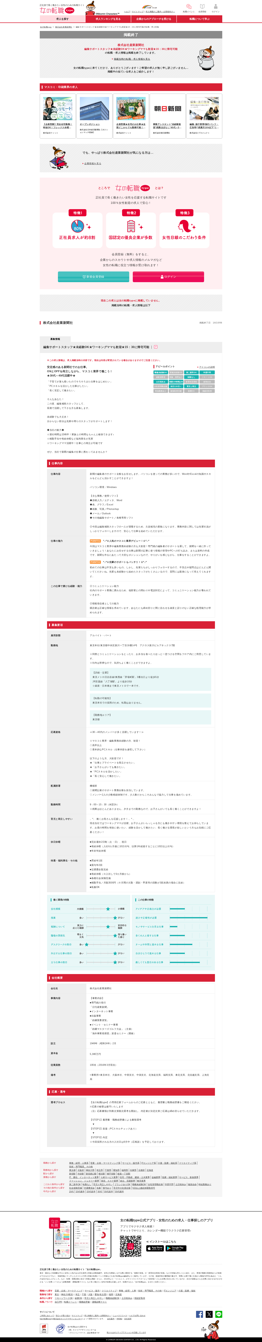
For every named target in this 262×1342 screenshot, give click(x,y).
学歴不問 (169, 1184)
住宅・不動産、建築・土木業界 (135, 1177)
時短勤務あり (205, 1184)
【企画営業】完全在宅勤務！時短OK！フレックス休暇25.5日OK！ (57, 126)
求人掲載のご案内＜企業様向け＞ (160, 12)
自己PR (58, 1302)
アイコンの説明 (207, 367)
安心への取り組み (63, 1316)
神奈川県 (90, 1170)
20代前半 (91, 1191)
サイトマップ (138, 12)
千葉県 (108, 1170)
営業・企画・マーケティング (69, 1291)
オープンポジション (90, 124)
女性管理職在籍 (155, 1184)
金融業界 (156, 1177)
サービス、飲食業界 (188, 1177)
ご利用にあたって (47, 1316)
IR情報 (119, 1319)
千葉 (84, 1294)
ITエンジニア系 (148, 1163)
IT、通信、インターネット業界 (84, 1177)
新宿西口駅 (91, 1174)
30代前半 (108, 1191)
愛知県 (116, 1170)
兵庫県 (133, 1170)
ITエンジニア (170, 1291)
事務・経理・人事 (127, 1291)
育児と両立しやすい (102, 1184)
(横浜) (70, 1294)
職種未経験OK (139, 1184)
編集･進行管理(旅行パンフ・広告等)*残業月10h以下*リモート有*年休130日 (204, 126)
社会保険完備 (75, 1188)
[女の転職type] (46, 1319)
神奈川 (64, 1294)
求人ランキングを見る (108, 18)
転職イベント (70, 1302)
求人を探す (62, 18)
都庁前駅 (111, 1174)
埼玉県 (99, 1170)
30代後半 (119, 1191)
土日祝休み (180, 1184)
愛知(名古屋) (101, 1294)
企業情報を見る (92, 163)
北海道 (150, 1170)
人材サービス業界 (109, 1177)
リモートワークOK (64, 1298)
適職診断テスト (99, 1302)
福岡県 (125, 1170)
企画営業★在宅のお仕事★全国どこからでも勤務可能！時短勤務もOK (131, 126)
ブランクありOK (122, 1184)
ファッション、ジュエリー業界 (84, 1181)
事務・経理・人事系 (78, 1163)
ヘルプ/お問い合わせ (137, 1316)
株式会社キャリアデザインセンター (67, 1319)
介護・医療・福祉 (187, 1291)
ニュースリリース (120, 1316)
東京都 (72, 1170)
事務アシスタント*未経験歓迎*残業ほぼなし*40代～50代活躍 (167, 126)
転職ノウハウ (46, 1302)
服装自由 (192, 1184)
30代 (99, 1191)
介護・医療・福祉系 (167, 1163)
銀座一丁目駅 (123, 1174)
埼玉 (77, 1294)
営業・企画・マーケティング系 (105, 1163)
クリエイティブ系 (187, 1163)
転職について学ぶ (200, 18)
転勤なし (87, 1184)
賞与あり (107, 1188)
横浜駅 (102, 1174)
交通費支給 (89, 1188)
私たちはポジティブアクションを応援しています (126, 1332)
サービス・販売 (92, 1291)
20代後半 (80, 1191)
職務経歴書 (84, 1302)
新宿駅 (72, 1174)
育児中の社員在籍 (121, 1188)
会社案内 (110, 1319)
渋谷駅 (81, 1174)
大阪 (90, 1294)
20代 (71, 1191)
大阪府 (81, 1170)
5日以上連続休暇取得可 (143, 1188)
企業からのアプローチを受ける (153, 18)
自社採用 (127, 1319)
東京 (57, 1294)
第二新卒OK (75, 1184)
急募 (99, 1188)
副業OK (78, 1298)
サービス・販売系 (130, 1163)
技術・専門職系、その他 (81, 1166)
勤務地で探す (46, 1294)
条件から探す (46, 1298)
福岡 (111, 1294)
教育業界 (141, 1181)
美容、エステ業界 (109, 1181)
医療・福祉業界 (169, 1177)
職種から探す (46, 1291)
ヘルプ (127, 12)
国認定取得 (139, 1298)
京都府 (141, 1170)
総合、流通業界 (127, 1181)
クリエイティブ (109, 1291)
